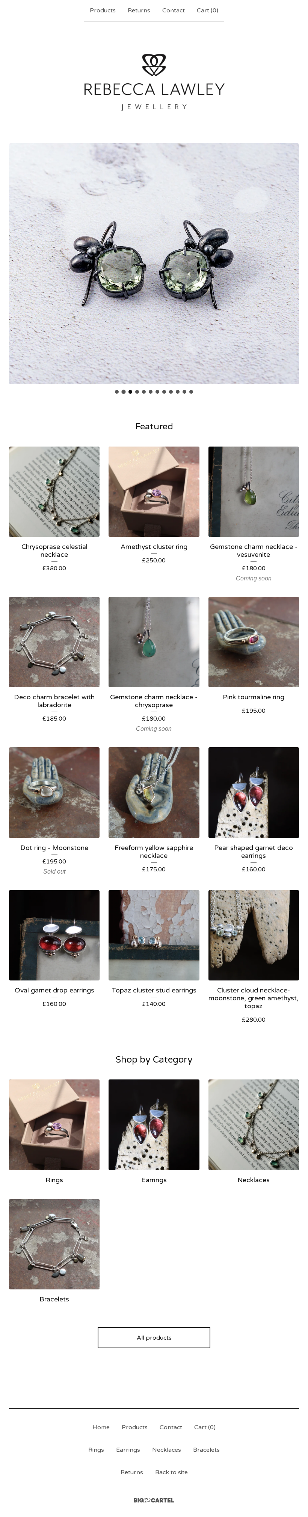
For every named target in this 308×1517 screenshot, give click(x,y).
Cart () (207, 10)
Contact (173, 10)
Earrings (128, 1450)
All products (154, 1338)
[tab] (117, 392)
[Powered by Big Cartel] (154, 1500)
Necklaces (166, 1450)
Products (103, 10)
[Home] (154, 82)
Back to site (171, 1472)
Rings (96, 1450)
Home (101, 1427)
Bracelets (206, 1450)
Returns (139, 10)
